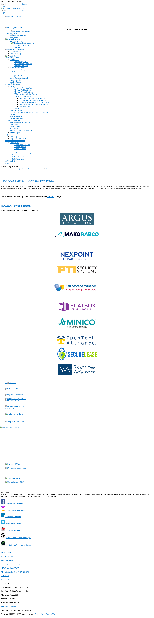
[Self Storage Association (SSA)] (13, 8)
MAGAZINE (6, 580)
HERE (50, 196)
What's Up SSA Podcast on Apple (18, 538)
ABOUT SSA (6, 553)
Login (3, 6)
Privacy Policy (40, 614)
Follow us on (14, 503)
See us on (12, 530)
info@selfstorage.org (8, 606)
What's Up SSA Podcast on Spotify (18, 545)
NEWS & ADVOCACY (10, 568)
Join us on (13, 517)
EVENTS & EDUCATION (11, 560)
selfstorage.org (29, 2)
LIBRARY (5, 576)
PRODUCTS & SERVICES (11, 564)
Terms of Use (50, 614)
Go (23, 10)
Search (24, 4)
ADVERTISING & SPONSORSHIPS (15, 572)
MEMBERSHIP (7, 557)
